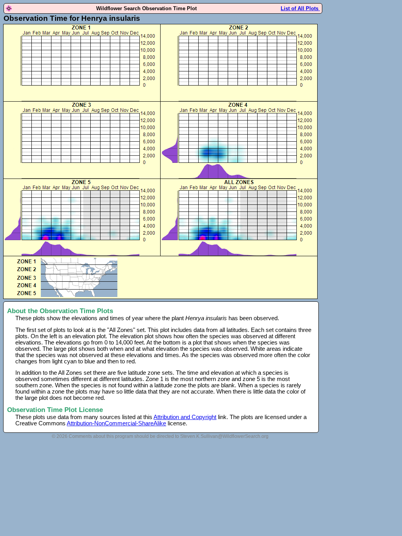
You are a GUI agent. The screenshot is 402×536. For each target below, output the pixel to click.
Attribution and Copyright (184, 417)
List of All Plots (300, 8)
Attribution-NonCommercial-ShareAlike (116, 423)
